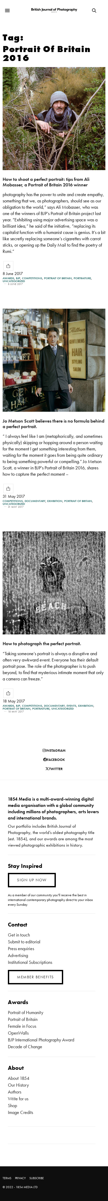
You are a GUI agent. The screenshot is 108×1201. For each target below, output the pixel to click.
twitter (56, 768)
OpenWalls (18, 1033)
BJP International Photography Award (41, 1040)
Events (71, 705)
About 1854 (18, 1078)
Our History (18, 1085)
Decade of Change (25, 1047)
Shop (12, 1105)
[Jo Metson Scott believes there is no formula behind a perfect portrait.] (54, 360)
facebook (56, 759)
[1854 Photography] (54, 10)
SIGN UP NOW (32, 880)
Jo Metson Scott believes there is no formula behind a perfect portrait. (53, 423)
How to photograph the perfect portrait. (42, 643)
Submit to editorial (24, 942)
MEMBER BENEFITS (35, 977)
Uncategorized (14, 281)
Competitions (32, 278)
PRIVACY (20, 1178)
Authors (14, 1092)
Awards (8, 278)
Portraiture (82, 278)
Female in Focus (22, 1026)
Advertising (18, 955)
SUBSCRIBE (36, 1178)
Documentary (35, 501)
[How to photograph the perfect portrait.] (54, 582)
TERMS (7, 1178)
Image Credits (20, 1112)
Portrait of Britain (58, 278)
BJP (18, 278)
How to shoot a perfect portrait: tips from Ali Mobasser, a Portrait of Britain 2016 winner (46, 182)
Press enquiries (21, 948)
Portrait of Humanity (25, 1012)
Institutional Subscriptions (30, 962)
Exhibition (54, 501)
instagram (56, 750)
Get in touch (19, 935)
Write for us (18, 1099)
